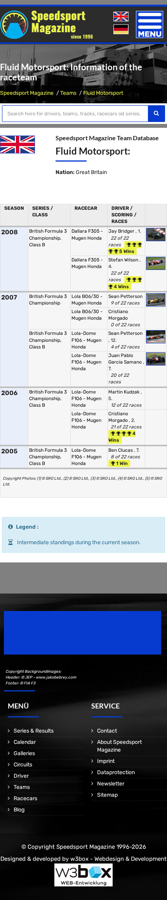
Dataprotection (116, 772)
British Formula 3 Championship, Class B (48, 237)
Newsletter (110, 783)
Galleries (24, 753)
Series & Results (34, 731)
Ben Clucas (121, 450)
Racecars (25, 798)
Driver (21, 776)
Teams (68, 93)
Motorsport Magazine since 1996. (48, 638)
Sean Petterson (125, 296)
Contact (107, 731)
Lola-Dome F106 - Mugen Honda (86, 340)
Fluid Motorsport (103, 93)
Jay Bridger (122, 231)
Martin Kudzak (124, 392)
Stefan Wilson (123, 260)
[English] (122, 17)
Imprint (106, 761)
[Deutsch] (122, 29)
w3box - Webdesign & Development (118, 858)
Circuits (23, 764)
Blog (19, 809)
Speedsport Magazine (27, 93)
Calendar (25, 742)
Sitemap (107, 795)
